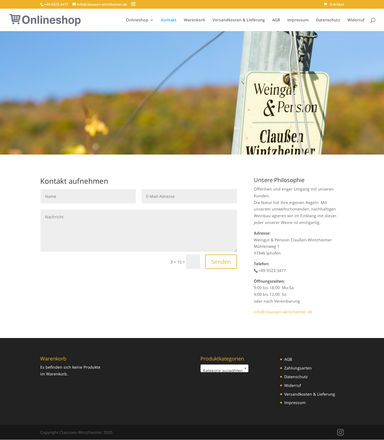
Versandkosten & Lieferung (239, 20)
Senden (221, 262)
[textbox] (224, 371)
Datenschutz (328, 20)
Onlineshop (137, 20)
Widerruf (355, 20)
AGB (276, 20)
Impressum (298, 20)
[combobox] (224, 368)
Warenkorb (194, 20)
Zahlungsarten (298, 368)
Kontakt (169, 20)
